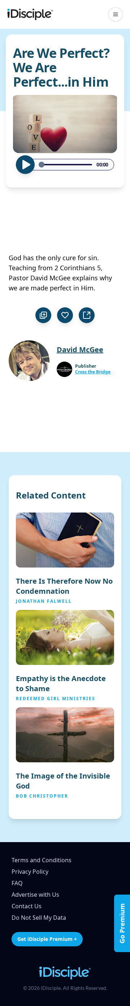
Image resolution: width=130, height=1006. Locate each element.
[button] (115, 14)
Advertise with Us (35, 895)
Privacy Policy (30, 872)
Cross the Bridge (92, 372)
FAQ (17, 883)
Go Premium (122, 923)
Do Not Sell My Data (39, 918)
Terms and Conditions (42, 860)
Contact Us (27, 906)
